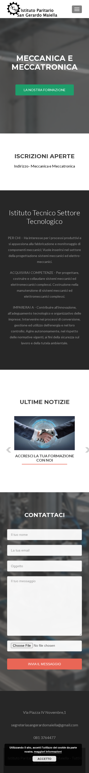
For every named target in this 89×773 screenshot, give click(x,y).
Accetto (44, 759)
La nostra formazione (45, 90)
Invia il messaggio (44, 664)
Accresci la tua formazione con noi (44, 458)
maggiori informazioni (48, 751)
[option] (44, 442)
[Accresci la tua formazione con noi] (44, 433)
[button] (5, 446)
